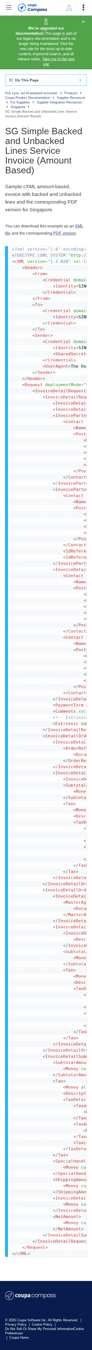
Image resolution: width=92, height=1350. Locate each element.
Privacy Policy (16, 1324)
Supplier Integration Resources (59, 102)
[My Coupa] (69, 8)
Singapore (17, 107)
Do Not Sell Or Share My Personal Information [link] (39, 1329)
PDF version (64, 233)
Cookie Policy (42, 1324)
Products (71, 93)
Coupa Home (19, 1337)
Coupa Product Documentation (27, 98)
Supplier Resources (71, 98)
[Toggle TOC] (9, 8)
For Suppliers (20, 102)
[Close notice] (83, 22)
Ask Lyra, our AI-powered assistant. (31, 93)
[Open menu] (83, 8)
